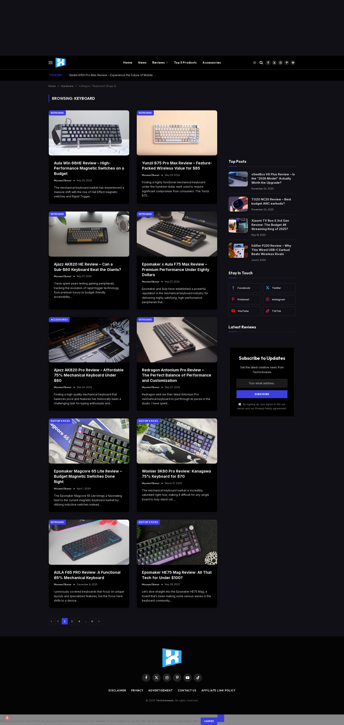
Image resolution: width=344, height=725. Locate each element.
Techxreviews (165, 700)
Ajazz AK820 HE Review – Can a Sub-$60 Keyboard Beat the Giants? (87, 267)
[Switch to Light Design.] (254, 62)
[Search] (261, 62)
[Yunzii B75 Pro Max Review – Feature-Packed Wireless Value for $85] (177, 132)
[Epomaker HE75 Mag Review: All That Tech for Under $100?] (177, 542)
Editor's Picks (60, 421)
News (142, 62)
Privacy (137, 690)
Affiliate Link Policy (218, 690)
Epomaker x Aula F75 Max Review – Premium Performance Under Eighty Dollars (175, 269)
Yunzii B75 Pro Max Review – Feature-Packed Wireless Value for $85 (177, 166)
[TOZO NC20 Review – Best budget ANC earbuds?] (238, 204)
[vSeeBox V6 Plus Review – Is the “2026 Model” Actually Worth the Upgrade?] (238, 179)
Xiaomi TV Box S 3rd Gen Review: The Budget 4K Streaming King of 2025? (270, 224)
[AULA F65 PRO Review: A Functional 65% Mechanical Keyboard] (89, 542)
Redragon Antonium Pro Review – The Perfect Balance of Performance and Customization (176, 375)
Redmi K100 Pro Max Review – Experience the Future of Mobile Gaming (114, 75)
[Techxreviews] (60, 63)
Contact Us (187, 690)
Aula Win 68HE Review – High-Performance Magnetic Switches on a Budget (89, 168)
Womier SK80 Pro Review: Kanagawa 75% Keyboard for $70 (176, 474)
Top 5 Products (185, 62)
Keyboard (57, 113)
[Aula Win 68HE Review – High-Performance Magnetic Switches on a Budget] (89, 132)
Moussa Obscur (62, 180)
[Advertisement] (119, 28)
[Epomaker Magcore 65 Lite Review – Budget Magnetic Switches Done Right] (89, 441)
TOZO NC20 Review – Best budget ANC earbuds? (271, 201)
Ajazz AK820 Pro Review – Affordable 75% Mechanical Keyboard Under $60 (89, 375)
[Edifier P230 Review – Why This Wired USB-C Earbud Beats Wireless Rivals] (238, 250)
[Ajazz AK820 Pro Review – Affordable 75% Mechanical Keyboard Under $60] (89, 339)
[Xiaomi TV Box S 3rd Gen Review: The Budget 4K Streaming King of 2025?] (238, 225)
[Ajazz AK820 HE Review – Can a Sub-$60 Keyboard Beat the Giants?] (89, 234)
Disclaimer (117, 690)
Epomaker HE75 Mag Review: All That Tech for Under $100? (177, 575)
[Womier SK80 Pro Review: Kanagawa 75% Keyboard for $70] (177, 441)
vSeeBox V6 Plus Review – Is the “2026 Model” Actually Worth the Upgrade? (273, 178)
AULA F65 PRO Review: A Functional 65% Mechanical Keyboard (87, 575)
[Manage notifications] (7, 718)
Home (127, 62)
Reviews (158, 62)
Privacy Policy (263, 408)
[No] (220, 718)
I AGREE (209, 721)
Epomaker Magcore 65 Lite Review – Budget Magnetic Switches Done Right (88, 476)
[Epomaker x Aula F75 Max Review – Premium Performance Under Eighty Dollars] (177, 234)
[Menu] (51, 62)
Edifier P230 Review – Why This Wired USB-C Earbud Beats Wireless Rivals (271, 250)
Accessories (211, 62)
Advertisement (160, 690)
